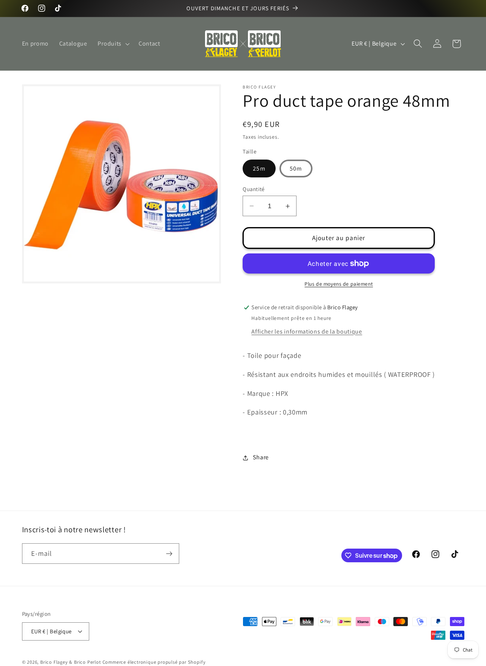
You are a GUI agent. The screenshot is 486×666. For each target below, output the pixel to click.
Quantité (254, 189)
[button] (113, 44)
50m (296, 168)
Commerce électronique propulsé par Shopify (154, 662)
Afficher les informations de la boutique (306, 331)
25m (259, 168)
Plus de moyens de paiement (339, 284)
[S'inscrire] (169, 554)
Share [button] (261, 458)
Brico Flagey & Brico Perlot (70, 662)
